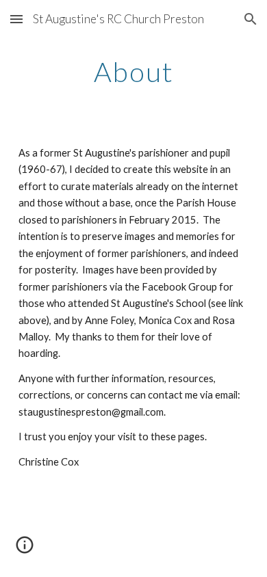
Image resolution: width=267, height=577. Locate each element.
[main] (133, 71)
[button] (16, 19)
